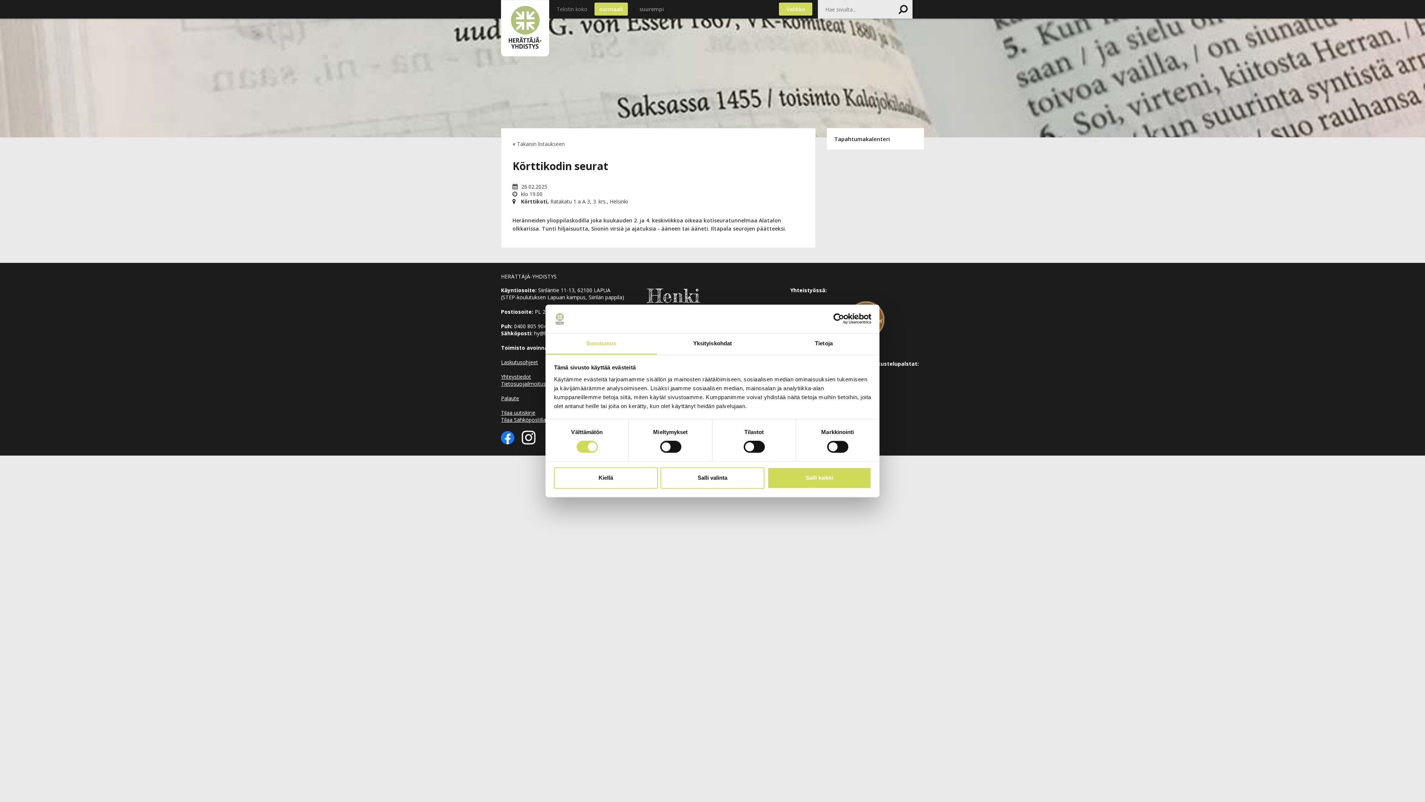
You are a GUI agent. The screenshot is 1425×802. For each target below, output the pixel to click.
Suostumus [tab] (601, 343)
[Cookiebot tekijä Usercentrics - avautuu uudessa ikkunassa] (838, 319)
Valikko (795, 9)
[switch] (670, 447)
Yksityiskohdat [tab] (712, 343)
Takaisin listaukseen (541, 143)
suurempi (651, 9)
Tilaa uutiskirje (518, 412)
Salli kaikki (819, 478)
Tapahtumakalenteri (862, 139)
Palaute (510, 398)
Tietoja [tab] (824, 343)
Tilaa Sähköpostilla (523, 419)
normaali (611, 9)
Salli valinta (712, 478)
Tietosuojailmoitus (523, 383)
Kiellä (606, 478)
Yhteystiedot (516, 376)
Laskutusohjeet (519, 362)
